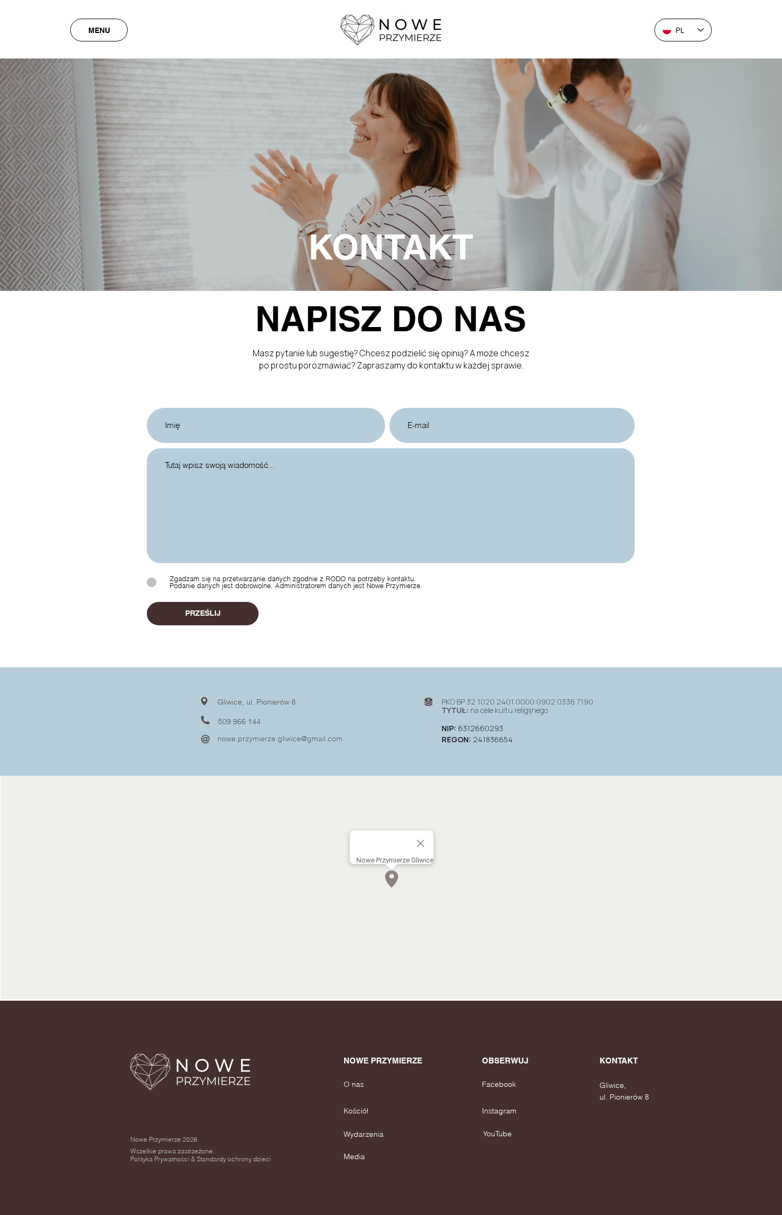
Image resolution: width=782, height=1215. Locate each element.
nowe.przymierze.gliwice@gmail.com (280, 738)
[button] (359, 1060)
